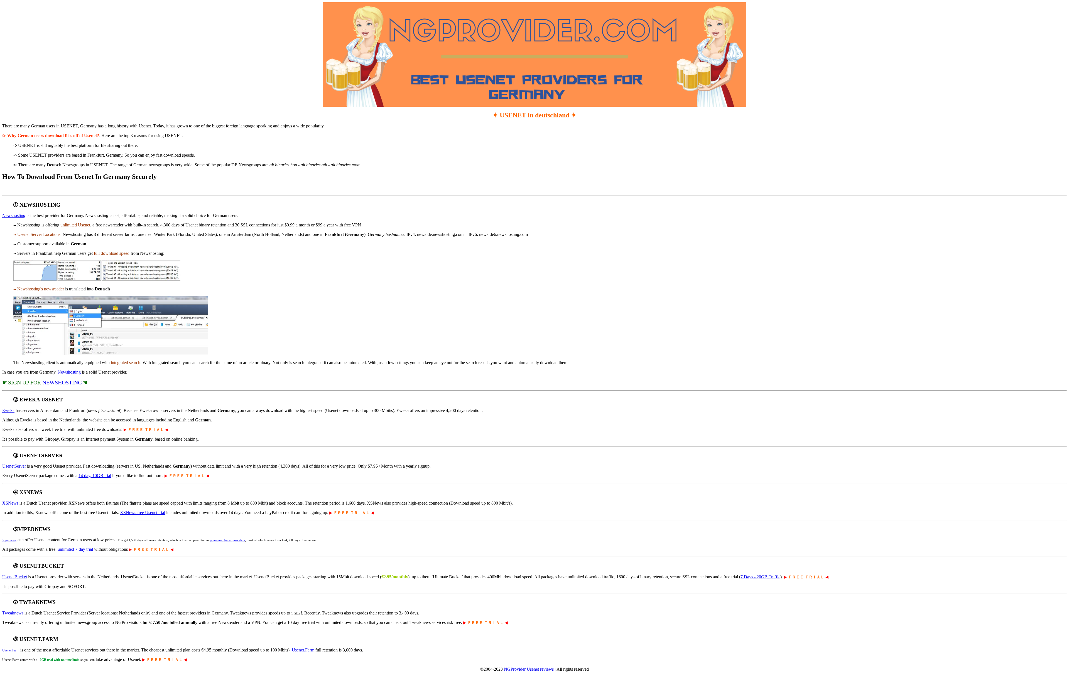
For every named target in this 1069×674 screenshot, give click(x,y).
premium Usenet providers (227, 540)
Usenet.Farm (10, 650)
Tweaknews (12, 613)
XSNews (10, 503)
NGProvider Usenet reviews (529, 669)
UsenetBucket (14, 576)
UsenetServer (14, 466)
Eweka (8, 410)
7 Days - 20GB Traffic (760, 576)
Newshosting (13, 215)
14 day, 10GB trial (95, 475)
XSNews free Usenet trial (142, 512)
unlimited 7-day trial (75, 549)
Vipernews (9, 540)
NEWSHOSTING (62, 382)
